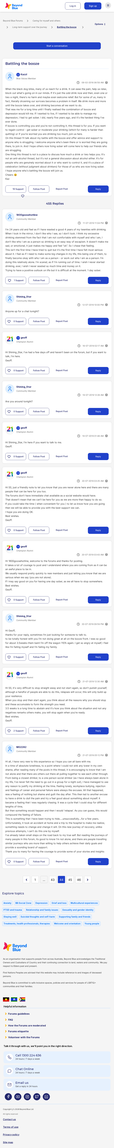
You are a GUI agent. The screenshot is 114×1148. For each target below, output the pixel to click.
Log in (73, 6)
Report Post (62, 189)
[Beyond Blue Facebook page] (8, 1098)
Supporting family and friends (74, 916)
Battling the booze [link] (66, 27)
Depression (41, 903)
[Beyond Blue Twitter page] (37, 1098)
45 (70, 880)
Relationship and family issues (42, 910)
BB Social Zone (23, 903)
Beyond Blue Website (21, 946)
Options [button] (99, 24)
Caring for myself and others (46, 20)
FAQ (10, 1019)
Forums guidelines (19, 1013)
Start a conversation (57, 46)
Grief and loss (59, 903)
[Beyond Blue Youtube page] (18, 1098)
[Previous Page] (26, 879)
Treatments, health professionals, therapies (27, 923)
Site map (8, 1142)
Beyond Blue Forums (18, 6)
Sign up (93, 6)
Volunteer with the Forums (24, 1037)
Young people (92, 923)
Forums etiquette (18, 1031)
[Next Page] (87, 879)
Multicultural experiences (84, 903)
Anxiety (7, 903)
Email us (21, 1083)
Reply (98, 189)
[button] (22, 196)
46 (79, 880)
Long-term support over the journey (29, 27)
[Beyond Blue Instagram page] (27, 1098)
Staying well (10, 916)
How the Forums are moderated (27, 1025)
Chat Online (24, 1069)
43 (53, 880)
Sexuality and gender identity (77, 910)
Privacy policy (11, 1134)
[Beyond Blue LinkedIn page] (46, 1098)
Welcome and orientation (67, 923)
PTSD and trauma (13, 910)
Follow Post (39, 189)
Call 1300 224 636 (28, 1055)
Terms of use (10, 1127)
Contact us (9, 1119)
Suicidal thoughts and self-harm (38, 916)
